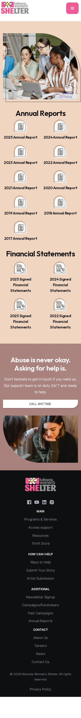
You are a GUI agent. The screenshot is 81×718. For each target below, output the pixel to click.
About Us (40, 638)
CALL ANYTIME (40, 404)
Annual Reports (40, 621)
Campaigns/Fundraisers (40, 605)
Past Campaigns (40, 613)
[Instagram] (51, 502)
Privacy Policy (40, 689)
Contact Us (40, 662)
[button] (72, 8)
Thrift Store (40, 543)
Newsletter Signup (40, 597)
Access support (40, 527)
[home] (15, 7)
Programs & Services (40, 519)
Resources (40, 536)
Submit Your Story (40, 570)
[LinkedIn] (44, 502)
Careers (40, 646)
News (40, 654)
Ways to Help (40, 562)
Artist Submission (40, 578)
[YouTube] (36, 502)
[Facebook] (29, 502)
